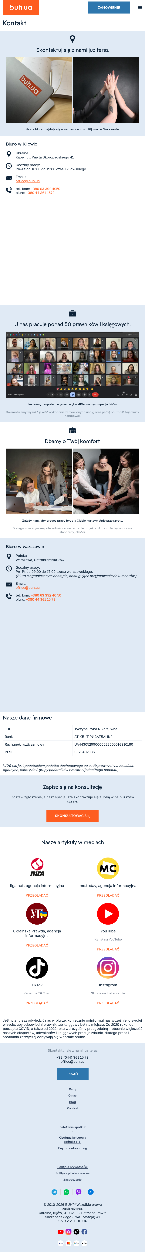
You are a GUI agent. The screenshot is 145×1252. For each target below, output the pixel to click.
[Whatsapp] (66, 1192)
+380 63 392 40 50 (46, 595)
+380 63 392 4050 (45, 189)
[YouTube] (61, 1232)
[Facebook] (84, 1232)
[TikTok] (76, 1232)
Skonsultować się (72, 816)
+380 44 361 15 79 (41, 599)
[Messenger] (91, 1192)
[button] (140, 7)
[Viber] (79, 1192)
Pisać (72, 1074)
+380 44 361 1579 (40, 193)
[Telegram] (54, 1192)
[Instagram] (69, 1232)
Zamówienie (109, 7)
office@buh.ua (28, 181)
